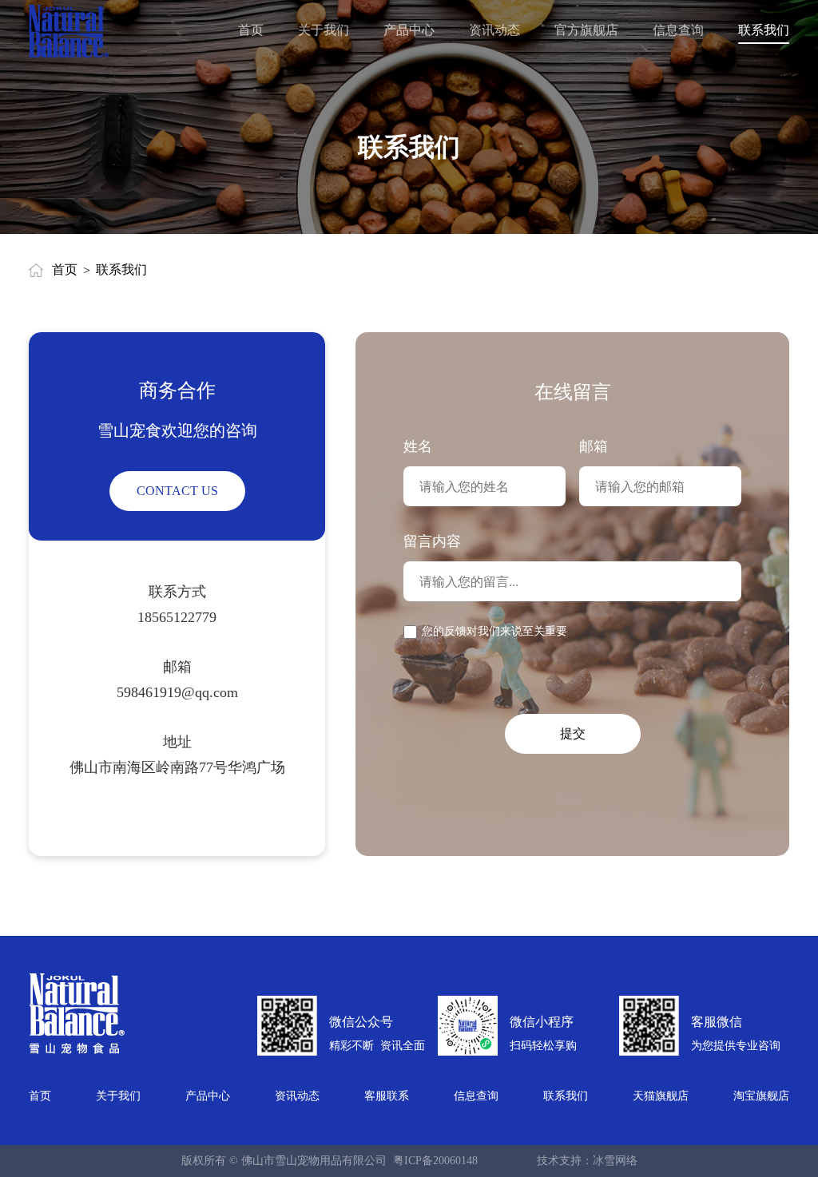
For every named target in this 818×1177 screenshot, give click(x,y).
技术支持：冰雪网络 (587, 1161)
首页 (64, 269)
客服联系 (386, 1096)
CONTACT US (177, 490)
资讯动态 (297, 1096)
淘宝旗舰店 (761, 1096)
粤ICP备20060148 (435, 1161)
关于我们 (118, 1096)
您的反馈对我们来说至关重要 (494, 631)
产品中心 (207, 1096)
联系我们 (565, 1096)
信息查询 (476, 1096)
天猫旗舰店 (661, 1096)
